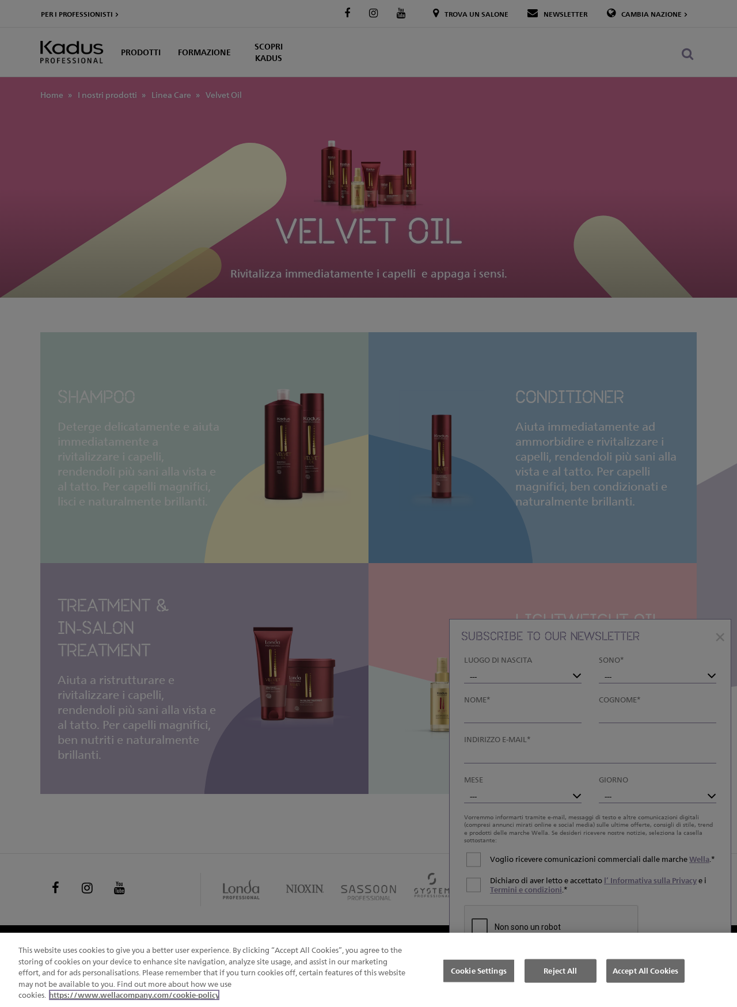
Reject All (560, 970)
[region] (368, 970)
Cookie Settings (479, 970)
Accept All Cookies (645, 970)
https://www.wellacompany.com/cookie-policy (134, 995)
